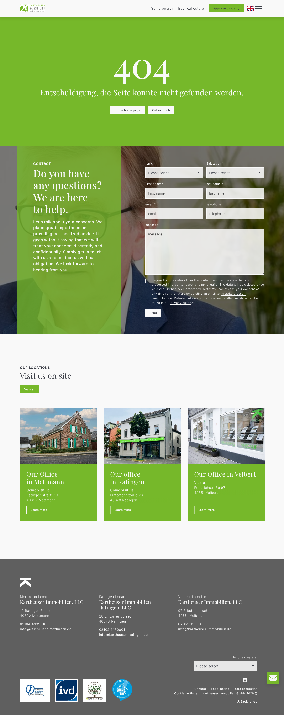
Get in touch (161, 110)
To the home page (127, 110)
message (152, 224)
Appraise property (226, 8)
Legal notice (220, 688)
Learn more (39, 510)
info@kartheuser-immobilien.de (204, 629)
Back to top (248, 701)
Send (153, 312)
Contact (200, 688)
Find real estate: (245, 657)
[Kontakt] (273, 678)
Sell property (162, 8)
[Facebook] (245, 680)
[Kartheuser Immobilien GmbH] (32, 8)
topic (149, 163)
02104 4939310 (33, 624)
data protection (245, 688)
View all (29, 389)
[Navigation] (259, 8)
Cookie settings (185, 693)
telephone (213, 204)
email (150, 204)
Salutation (215, 163)
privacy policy (180, 302)
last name (214, 184)
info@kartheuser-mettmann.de (46, 629)
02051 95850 (189, 624)
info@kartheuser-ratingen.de (123, 635)
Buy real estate (191, 8)
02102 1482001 (112, 630)
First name (154, 184)
